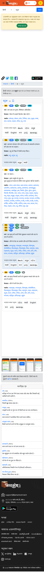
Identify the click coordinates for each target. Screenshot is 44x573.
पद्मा (36, 248)
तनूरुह (17, 195)
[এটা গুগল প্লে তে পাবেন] (37, 78)
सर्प (3, 391)
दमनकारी (5, 444)
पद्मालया (7, 251)
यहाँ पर (9, 379)
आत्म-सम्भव (24, 185)
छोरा (20, 118)
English (14, 132)
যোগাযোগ (29, 522)
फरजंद (16, 198)
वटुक (5, 100)
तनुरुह (36, 193)
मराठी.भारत (14, 533)
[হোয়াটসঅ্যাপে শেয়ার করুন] (12, 78)
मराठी (6, 132)
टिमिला (25, 118)
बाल (5, 121)
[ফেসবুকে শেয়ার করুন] (16, 78)
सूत (27, 206)
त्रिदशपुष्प (22, 248)
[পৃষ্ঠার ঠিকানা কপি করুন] (3, 78)
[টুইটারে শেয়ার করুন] (8, 78)
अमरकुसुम (12, 245)
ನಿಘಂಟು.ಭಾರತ (19, 537)
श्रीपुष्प (15, 253)
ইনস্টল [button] (22, 364)
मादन (16, 251)
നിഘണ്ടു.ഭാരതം (7, 537)
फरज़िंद (37, 198)
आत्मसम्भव (7, 190)
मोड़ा (5, 206)
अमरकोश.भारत (5, 533)
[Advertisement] (22, 53)
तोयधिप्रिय (7, 248)
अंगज (10, 185)
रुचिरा (24, 251)
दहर (29, 118)
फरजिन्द (17, 201)
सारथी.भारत (26, 541)
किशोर (22, 190)
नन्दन (5, 198)
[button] (4, 364)
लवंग (28, 251)
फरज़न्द (32, 198)
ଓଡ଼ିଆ (27, 128)
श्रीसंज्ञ (28, 253)
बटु (10, 155)
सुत (24, 206)
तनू (5, 195)
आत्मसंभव (25, 188)
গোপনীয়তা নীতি (10, 522)
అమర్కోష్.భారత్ (24, 533)
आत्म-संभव (16, 185)
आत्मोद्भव (13, 190)
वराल (5, 253)
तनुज (26, 193)
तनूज (8, 195)
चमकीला (4, 400)
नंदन (36, 195)
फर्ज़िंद (6, 203)
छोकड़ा (11, 118)
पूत (12, 198)
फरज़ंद (27, 198)
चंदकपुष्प (18, 245)
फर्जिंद (16, 203)
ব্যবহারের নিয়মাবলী (20, 522)
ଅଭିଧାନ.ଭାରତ (30, 537)
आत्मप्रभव (13, 188)
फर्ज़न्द (36, 201)
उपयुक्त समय (6, 421)
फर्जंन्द (27, 201)
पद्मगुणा (32, 248)
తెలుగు (20, 128)
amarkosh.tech (6, 541)
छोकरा (16, 118)
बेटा (36, 203)
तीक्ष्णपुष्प (31, 245)
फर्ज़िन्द (11, 203)
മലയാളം (33, 132)
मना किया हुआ (6, 472)
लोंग (32, 251)
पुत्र (9, 198)
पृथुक (32, 118)
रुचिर (20, 251)
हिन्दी (12, 84)
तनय (23, 193)
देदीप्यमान (5, 458)
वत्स (24, 121)
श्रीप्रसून (22, 253)
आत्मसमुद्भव (32, 188)
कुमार (34, 190)
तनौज (26, 195)
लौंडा (18, 121)
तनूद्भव (13, 195)
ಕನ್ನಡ (33, 128)
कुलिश (4, 451)
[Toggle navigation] (3, 3)
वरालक (10, 253)
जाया (19, 193)
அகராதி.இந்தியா (36, 533)
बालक (9, 121)
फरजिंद (12, 201)
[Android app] (9, 508)
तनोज (22, 195)
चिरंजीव (11, 193)
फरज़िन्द (6, 201)
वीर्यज (20, 206)
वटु (22, 121)
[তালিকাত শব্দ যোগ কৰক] (13, 100)
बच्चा (36, 118)
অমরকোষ (5, 84)
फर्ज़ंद (31, 201)
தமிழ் (26, 132)
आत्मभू (19, 188)
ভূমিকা (2, 522)
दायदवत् (31, 195)
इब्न (18, 190)
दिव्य (27, 248)
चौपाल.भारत (17, 541)
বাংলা (20, 132)
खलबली (4, 465)
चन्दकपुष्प (25, 245)
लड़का (14, 121)
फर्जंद (22, 201)
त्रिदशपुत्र (15, 248)
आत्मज (30, 185)
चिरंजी (6, 193)
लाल (13, 206)
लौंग (35, 251)
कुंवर (30, 190)
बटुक (13, 155)
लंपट (3, 414)
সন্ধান (39, 10)
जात (15, 193)
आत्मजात (36, 185)
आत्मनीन (6, 188)
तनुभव (31, 193)
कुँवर (26, 190)
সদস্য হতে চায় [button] (22, 25)
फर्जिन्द (20, 203)
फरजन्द (21, 198)
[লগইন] (40, 3)
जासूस (4, 407)
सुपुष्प (32, 253)
